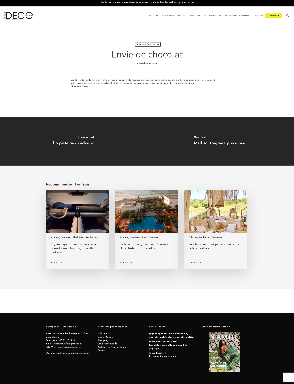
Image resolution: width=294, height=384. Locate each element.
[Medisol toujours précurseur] (220, 141)
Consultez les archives (165, 3)
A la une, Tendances (147, 44)
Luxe (144, 238)
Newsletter (187, 3)
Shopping (103, 340)
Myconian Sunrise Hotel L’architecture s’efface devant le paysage (168, 345)
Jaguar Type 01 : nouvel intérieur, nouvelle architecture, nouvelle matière (172, 335)
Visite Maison (105, 337)
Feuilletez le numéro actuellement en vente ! (124, 3)
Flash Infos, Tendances (85, 238)
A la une (102, 333)
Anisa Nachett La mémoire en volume (162, 355)
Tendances (154, 238)
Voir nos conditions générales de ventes (68, 353)
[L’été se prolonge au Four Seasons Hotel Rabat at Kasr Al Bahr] (146, 229)
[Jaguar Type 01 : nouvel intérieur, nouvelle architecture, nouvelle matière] (77, 229)
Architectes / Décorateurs (112, 347)
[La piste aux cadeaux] (73, 141)
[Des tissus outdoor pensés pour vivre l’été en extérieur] (215, 229)
